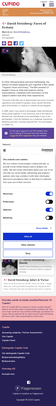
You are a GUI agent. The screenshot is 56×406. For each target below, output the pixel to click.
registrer (27, 135)
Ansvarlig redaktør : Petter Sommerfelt (22, 332)
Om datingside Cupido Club (16, 353)
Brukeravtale (8, 361)
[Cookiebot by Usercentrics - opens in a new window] (41, 150)
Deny (28, 253)
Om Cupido (7, 336)
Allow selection (28, 245)
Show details (42, 228)
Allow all (28, 236)
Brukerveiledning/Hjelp (13, 357)
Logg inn (14, 135)
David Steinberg (22, 31)
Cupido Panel (8, 340)
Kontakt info (8, 374)
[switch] (49, 202)
